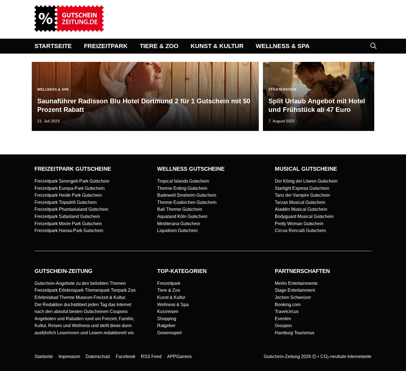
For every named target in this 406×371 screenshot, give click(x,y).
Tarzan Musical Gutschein (300, 202)
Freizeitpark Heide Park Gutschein (68, 195)
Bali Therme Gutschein (179, 209)
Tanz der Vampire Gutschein (302, 195)
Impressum (69, 356)
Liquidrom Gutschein (177, 230)
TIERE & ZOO (159, 46)
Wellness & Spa (173, 304)
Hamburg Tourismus (294, 332)
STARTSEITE (53, 46)
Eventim (283, 318)
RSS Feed (151, 356)
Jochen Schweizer (293, 297)
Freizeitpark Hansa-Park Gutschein (69, 230)
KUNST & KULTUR (217, 46)
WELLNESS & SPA (283, 46)
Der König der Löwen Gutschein (306, 181)
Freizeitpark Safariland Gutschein (67, 216)
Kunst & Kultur (171, 297)
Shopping (166, 318)
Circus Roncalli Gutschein (300, 230)
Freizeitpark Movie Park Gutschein (68, 223)
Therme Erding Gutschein (182, 188)
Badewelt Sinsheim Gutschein (186, 195)
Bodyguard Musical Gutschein (304, 216)
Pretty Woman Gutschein (299, 223)
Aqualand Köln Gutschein (182, 216)
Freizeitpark (168, 283)
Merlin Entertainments (296, 283)
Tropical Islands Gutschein (183, 181)
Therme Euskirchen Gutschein (187, 202)
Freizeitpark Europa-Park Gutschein (70, 188)
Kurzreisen (167, 311)
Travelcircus (287, 311)
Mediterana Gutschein (178, 223)
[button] (373, 46)
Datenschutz (98, 356)
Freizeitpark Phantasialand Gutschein (71, 209)
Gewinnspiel (169, 332)
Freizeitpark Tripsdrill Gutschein (66, 202)
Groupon (283, 325)
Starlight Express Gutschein (302, 188)
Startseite (44, 356)
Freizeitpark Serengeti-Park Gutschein (72, 181)
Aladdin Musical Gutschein (301, 209)
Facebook (125, 356)
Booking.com (287, 304)
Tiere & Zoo (168, 290)
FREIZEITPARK (106, 46)
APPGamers (179, 356)
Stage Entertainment (295, 290)
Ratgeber (166, 325)
